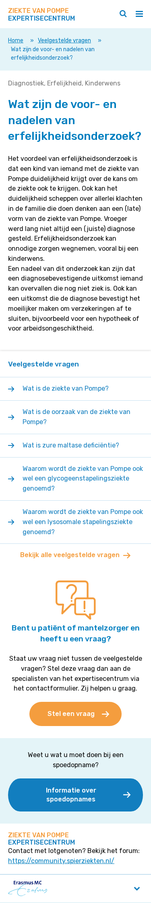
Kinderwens (102, 83)
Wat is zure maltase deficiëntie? (71, 445)
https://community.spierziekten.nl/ (61, 861)
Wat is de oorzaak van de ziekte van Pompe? (76, 417)
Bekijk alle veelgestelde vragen (70, 555)
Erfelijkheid (64, 83)
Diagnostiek (26, 83)
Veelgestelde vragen (64, 40)
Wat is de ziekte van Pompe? (66, 388)
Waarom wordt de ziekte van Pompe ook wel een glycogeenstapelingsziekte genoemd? (83, 479)
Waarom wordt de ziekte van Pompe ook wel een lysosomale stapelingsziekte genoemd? (83, 522)
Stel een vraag (71, 714)
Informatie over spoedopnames (71, 794)
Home (15, 40)
